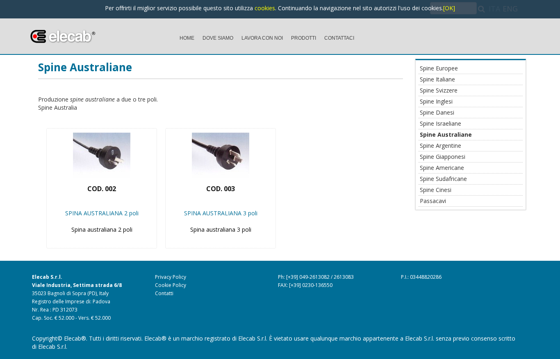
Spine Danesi (437, 112)
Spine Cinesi (435, 190)
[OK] (449, 8)
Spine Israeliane (440, 123)
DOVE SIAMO (218, 38)
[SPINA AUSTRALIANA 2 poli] (101, 153)
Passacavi (433, 201)
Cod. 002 (101, 189)
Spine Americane (442, 168)
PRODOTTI (303, 38)
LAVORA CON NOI (262, 38)
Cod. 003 (220, 189)
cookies (265, 8)
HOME (187, 38)
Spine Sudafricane (443, 179)
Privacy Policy (170, 276)
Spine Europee (439, 68)
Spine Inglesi (436, 101)
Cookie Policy (170, 285)
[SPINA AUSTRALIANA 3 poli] (220, 153)
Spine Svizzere (439, 90)
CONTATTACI (339, 38)
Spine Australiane (85, 67)
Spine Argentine (440, 145)
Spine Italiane (437, 79)
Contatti (164, 293)
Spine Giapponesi (442, 156)
